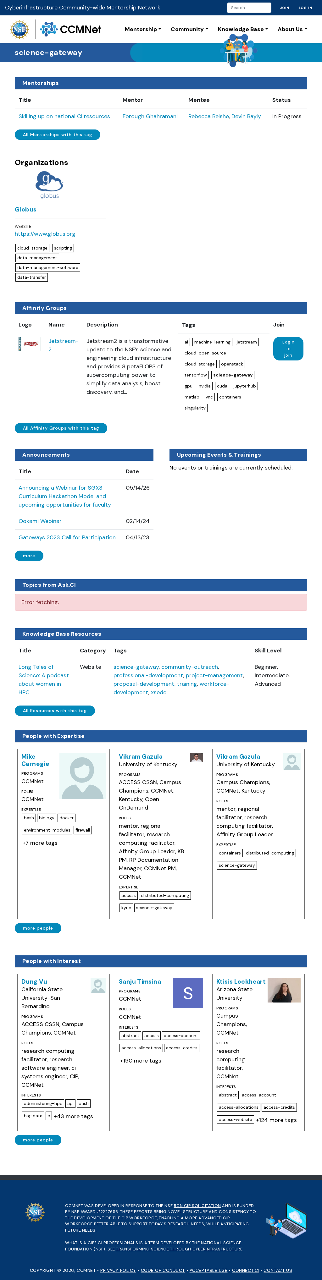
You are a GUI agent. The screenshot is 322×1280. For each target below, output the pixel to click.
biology (46, 818)
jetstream (247, 342)
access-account (181, 1035)
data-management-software (47, 267)
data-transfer (31, 277)
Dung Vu (34, 982)
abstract (130, 1035)
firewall (82, 830)
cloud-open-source (205, 353)
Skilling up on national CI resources (64, 116)
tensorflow (196, 375)
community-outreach (189, 667)
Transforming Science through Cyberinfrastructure (179, 1249)
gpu (188, 386)
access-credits (181, 1048)
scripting (63, 248)
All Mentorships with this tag (57, 134)
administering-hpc (43, 1103)
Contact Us (278, 1270)
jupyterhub (245, 386)
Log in (305, 8)
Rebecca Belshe (208, 116)
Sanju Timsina (140, 982)
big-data (33, 1115)
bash (29, 818)
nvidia (205, 386)
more (29, 555)
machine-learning (212, 342)
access (128, 895)
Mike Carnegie (35, 760)
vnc (209, 397)
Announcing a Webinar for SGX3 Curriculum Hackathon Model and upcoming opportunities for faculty (65, 496)
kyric (126, 907)
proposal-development (144, 684)
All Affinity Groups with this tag (61, 428)
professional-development (148, 675)
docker (66, 818)
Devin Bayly (246, 116)
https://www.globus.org (45, 234)
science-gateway (233, 375)
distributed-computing (165, 895)
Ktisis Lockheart (241, 982)
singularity (195, 408)
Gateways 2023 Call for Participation (67, 537)
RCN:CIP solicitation (197, 1205)
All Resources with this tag (55, 710)
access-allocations (141, 1048)
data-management (37, 258)
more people (38, 928)
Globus (25, 209)
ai (186, 342)
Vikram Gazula (141, 757)
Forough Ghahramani (150, 116)
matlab (192, 397)
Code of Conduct (163, 1270)
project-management (214, 675)
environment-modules (47, 830)
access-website (235, 1119)
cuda (222, 386)
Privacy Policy (118, 1270)
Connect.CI (245, 1270)
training (187, 684)
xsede (158, 692)
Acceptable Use (209, 1270)
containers (230, 397)
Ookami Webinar (40, 521)
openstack (232, 364)
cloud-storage (32, 248)
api (70, 1103)
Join (284, 8)
